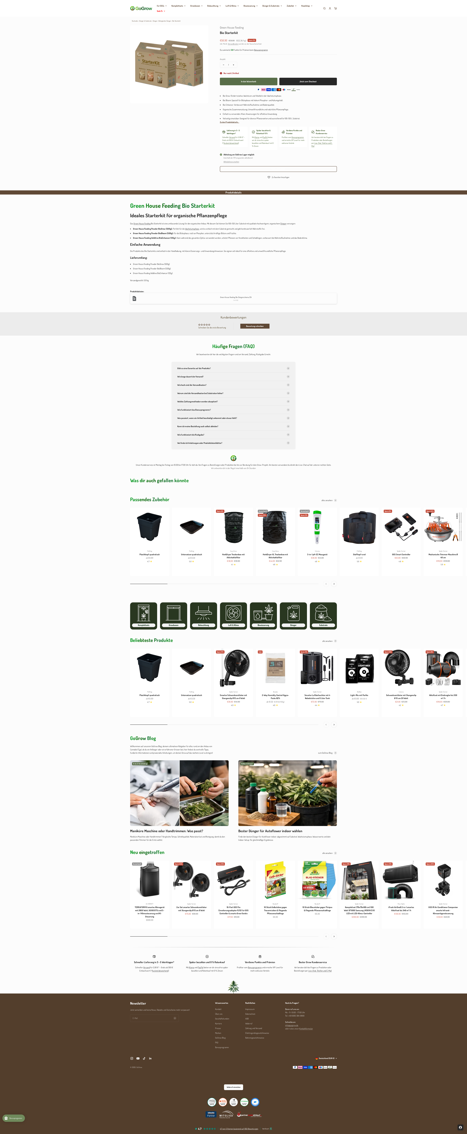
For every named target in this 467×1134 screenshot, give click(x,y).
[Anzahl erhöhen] (233, 65)
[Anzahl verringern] (223, 65)
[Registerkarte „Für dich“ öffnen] (460, 1127)
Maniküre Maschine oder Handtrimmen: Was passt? (166, 831)
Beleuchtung (212, 6)
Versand (232, 137)
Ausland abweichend (231, 143)
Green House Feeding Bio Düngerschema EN (236, 297)
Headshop (305, 6)
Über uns (218, 1014)
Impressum (250, 1009)
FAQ (216, 1042)
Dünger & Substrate (270, 6)
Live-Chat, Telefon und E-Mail (320, 970)
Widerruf (248, 1023)
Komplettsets (177, 6)
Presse (218, 1028)
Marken (218, 1033)
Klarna (257, 137)
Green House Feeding (232, 27)
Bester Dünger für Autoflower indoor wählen (270, 831)
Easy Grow (233, 551)
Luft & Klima (231, 6)
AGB (247, 1018)
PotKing (149, 551)
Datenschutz (250, 1014)
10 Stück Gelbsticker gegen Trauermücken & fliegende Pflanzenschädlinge (275, 910)
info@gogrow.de (291, 1025)
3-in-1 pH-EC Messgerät (317, 554)
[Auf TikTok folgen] (144, 1058)
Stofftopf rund (359, 554)
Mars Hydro (401, 904)
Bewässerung (249, 6)
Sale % (160, 11)
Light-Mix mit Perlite (359, 695)
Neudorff (275, 904)
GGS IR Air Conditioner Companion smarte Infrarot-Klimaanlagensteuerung (443, 910)
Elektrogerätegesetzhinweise (257, 1033)
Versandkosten (233, 44)
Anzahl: (223, 59)
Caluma (317, 551)
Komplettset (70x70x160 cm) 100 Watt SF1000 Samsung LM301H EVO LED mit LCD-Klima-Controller (359, 910)
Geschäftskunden (222, 1018)
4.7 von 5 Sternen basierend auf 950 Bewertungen (239, 1129)
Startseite (135, 21)
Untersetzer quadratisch (191, 554)
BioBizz (359, 692)
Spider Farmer (401, 551)
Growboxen (195, 6)
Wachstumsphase (192, 228)
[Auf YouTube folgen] (138, 1058)
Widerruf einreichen (278, 169)
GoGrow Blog (220, 1037)
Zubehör (290, 6)
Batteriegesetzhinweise (254, 1037)
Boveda (275, 692)
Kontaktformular (306, 1028)
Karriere (218, 1023)
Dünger (155, 21)
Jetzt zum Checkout (308, 81)
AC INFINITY (149, 904)
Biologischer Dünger (165, 21)
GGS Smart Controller (401, 554)
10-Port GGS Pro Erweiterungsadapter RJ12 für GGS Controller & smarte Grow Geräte (233, 910)
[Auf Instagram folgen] (131, 1058)
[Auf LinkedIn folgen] (150, 1058)
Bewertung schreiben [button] (255, 326)
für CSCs (160, 6)
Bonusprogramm (298, 137)
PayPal (265, 137)
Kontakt (218, 1009)
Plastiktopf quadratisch (149, 554)
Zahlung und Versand (253, 1028)
